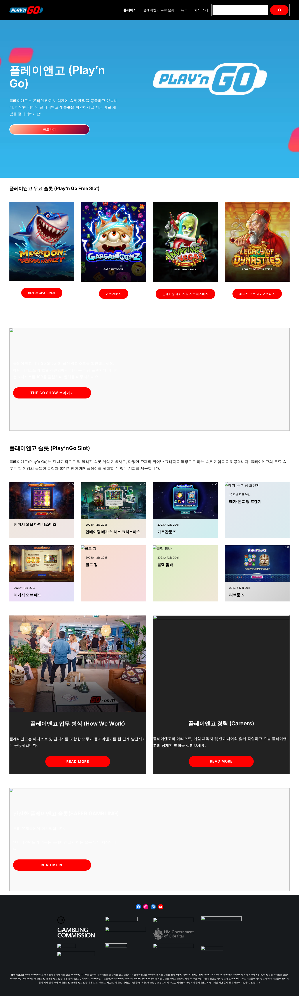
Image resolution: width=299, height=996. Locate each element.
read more (77, 761)
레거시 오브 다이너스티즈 (257, 293)
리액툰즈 (236, 595)
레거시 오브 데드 (28, 595)
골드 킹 (92, 564)
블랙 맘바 (165, 564)
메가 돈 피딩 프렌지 (41, 293)
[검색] (279, 10)
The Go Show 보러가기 (52, 393)
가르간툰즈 (113, 293)
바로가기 (49, 129)
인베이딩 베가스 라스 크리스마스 (185, 294)
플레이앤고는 (18, 974)
